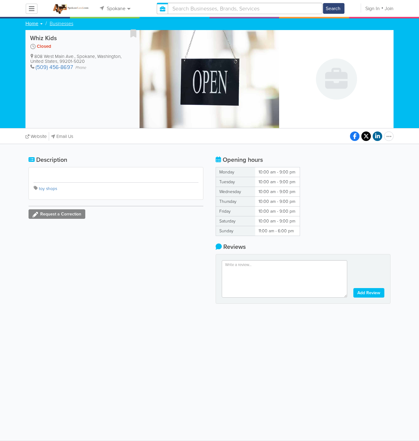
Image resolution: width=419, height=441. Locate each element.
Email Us (64, 136)
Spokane (115, 8)
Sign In (372, 8)
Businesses (61, 23)
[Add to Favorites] (133, 33)
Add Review (368, 293)
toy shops (48, 188)
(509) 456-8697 (54, 67)
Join (389, 8)
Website (39, 136)
